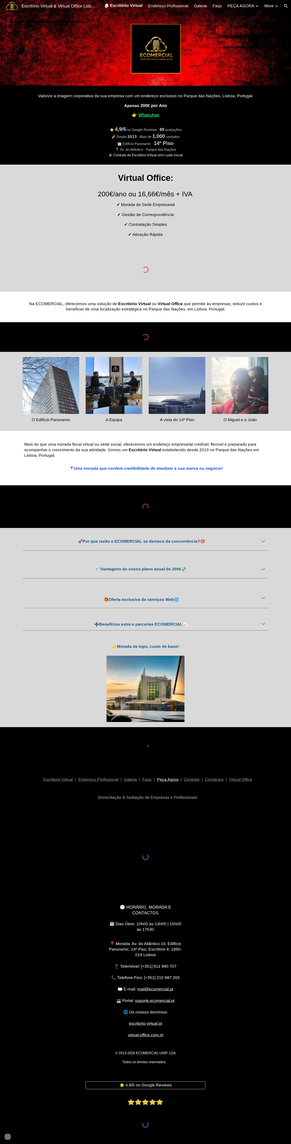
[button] (286, 6)
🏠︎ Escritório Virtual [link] (123, 5)
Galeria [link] (200, 6)
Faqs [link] (217, 6)
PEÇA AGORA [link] (241, 6)
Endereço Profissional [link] (168, 6)
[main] (145, 125)
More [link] (269, 6)
